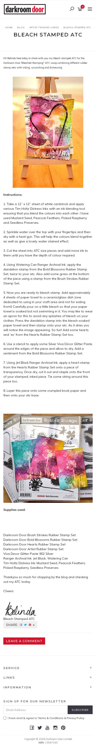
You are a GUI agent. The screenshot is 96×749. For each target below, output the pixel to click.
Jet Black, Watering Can (50, 558)
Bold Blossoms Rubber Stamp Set (52, 540)
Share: (12, 625)
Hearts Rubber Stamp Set (46, 544)
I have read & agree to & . (46, 718)
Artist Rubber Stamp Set (45, 549)
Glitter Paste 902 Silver (36, 554)
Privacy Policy (75, 718)
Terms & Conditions (50, 718)
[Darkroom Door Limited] (25, 9)
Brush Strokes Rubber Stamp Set (51, 535)
